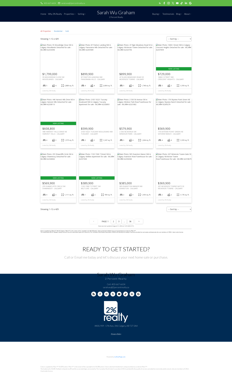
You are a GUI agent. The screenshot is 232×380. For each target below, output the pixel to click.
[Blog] (93, 294)
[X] (112, 294)
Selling (81, 14)
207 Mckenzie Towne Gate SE (171, 187)
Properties (69, 14)
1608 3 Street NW (171, 78)
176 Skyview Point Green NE (170, 133)
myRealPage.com (119, 357)
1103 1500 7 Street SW (91, 187)
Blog (178, 14)
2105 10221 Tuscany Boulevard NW (97, 133)
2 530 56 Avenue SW (130, 133)
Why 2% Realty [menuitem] (55, 14)
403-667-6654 (50, 3)
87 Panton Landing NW (93, 78)
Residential (58, 31)
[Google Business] (138, 294)
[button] (48, 3)
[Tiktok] (125, 294)
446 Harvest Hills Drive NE (54, 133)
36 (130, 221)
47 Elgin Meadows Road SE (131, 78)
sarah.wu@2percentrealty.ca (73, 3)
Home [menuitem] (43, 14)
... (124, 221)
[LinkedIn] (132, 294)
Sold (67, 31)
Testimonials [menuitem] (168, 14)
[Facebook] (100, 294)
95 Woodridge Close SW (53, 78)
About (187, 14)
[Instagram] (106, 294)
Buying (155, 14)
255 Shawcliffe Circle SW (53, 187)
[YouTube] (119, 294)
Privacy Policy (116, 334)
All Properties (45, 31)
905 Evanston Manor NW (130, 187)
